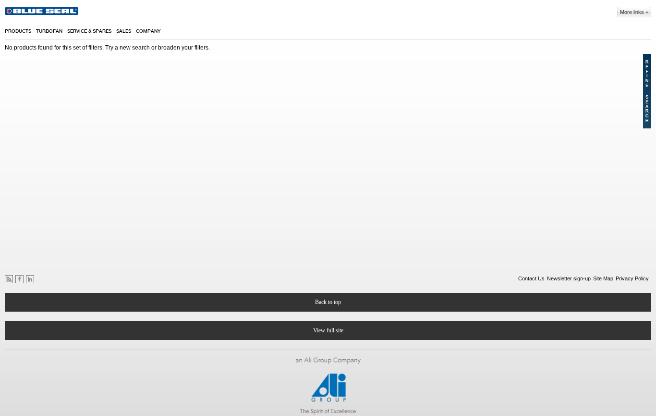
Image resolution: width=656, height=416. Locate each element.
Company (148, 31)
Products (18, 31)
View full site (328, 330)
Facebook (19, 279)
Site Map (603, 278)
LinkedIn (30, 279)
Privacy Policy (632, 278)
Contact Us (531, 278)
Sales (123, 31)
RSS (9, 279)
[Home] (42, 12)
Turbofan (49, 31)
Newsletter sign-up (569, 278)
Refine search (647, 91)
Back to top (328, 302)
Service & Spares (89, 31)
